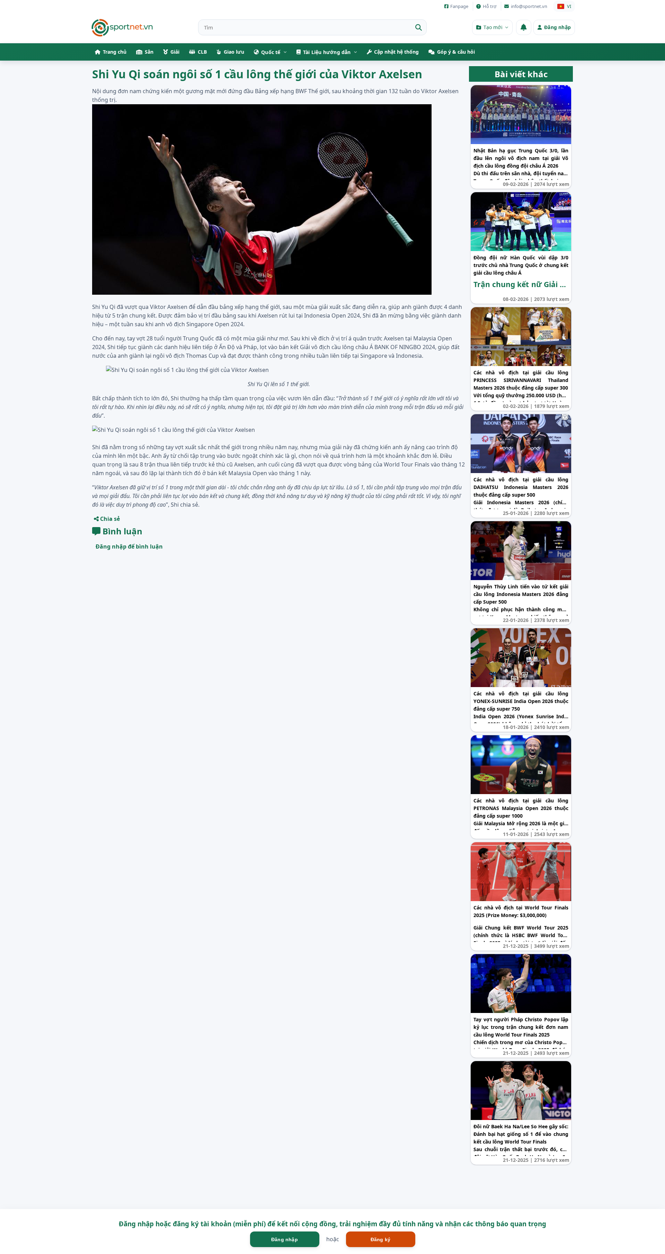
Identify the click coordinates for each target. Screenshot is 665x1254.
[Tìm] (419, 27)
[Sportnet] (122, 27)
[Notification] (523, 27)
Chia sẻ (109, 519)
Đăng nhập (284, 1239)
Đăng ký (380, 1239)
